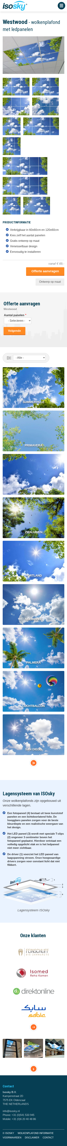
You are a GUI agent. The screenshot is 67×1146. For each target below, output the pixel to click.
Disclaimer (32, 1137)
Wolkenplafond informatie (36, 1133)
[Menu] (61, 5)
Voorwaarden (12, 1137)
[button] (34, 76)
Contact (48, 1137)
